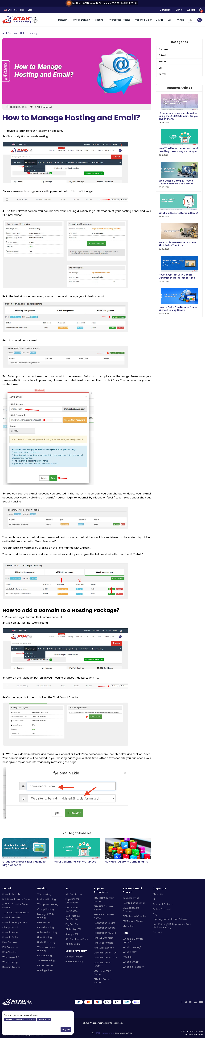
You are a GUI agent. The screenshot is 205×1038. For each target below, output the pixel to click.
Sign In (179, 9)
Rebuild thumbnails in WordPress (75, 861)
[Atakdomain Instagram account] (190, 1002)
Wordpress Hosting (119, 19)
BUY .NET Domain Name (103, 908)
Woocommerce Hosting (46, 949)
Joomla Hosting (46, 960)
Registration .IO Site (105, 927)
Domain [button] (62, 19)
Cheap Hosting (45, 909)
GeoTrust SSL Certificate (73, 917)
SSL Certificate (74, 894)
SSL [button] (169, 19)
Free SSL (127, 957)
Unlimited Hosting (47, 932)
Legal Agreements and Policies (170, 919)
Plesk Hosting (44, 955)
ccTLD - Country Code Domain (15, 906)
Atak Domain (9, 33)
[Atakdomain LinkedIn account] (195, 1002)
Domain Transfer (11, 917)
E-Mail (159, 19)
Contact (157, 932)
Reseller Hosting (74, 961)
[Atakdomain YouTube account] (201, 1002)
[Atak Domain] (20, 20)
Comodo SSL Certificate (73, 909)
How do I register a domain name (126, 861)
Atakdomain (96, 1022)
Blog (30, 9)
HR (154, 899)
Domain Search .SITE (105, 957)
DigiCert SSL (72, 924)
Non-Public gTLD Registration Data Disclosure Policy (172, 925)
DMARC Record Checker (131, 909)
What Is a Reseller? (133, 966)
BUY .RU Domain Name (102, 981)
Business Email (131, 898)
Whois (180, 19)
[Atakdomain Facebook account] (181, 1002)
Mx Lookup (128, 926)
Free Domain (9, 942)
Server (162, 74)
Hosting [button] (99, 19)
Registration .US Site (105, 932)
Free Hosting (44, 922)
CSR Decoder (73, 944)
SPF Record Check (133, 921)
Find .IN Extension (103, 942)
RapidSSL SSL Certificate (72, 901)
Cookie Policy (44, 1019)
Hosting (33, 33)
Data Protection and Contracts (20, 1019)
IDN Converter (10, 947)
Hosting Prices (45, 970)
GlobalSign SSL (73, 929)
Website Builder (143, 19)
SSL (160, 67)
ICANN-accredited (104, 1032)
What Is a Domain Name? (133, 940)
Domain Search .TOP (105, 952)
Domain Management (14, 922)
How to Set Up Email (134, 903)
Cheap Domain (81, 19)
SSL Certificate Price (77, 939)
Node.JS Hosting (46, 942)
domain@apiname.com (30, 1034)
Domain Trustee (11, 967)
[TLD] (199, 20)
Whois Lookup (10, 962)
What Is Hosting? (132, 947)
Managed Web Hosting (45, 916)
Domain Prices (10, 932)
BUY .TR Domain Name (102, 972)
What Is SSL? (130, 952)
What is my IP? (10, 957)
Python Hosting (45, 965)
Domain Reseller (74, 956)
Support (191, 9)
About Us (158, 894)
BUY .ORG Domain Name (104, 916)
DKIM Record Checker (135, 916)
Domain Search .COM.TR (102, 964)
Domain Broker (10, 937)
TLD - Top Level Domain (15, 912)
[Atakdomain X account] (186, 1002)
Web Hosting (44, 894)
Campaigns (166, 9)
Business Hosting (46, 899)
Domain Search (11, 894)
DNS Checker (9, 952)
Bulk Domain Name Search (17, 899)
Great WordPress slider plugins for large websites (24, 863)
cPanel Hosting (45, 927)
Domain (163, 49)
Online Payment (162, 909)
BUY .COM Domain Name (104, 899)
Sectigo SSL (72, 934)
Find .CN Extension (104, 947)
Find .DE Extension (104, 937)
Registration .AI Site (104, 923)
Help (22, 9)
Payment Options (162, 904)
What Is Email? (131, 962)
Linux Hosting (44, 937)
